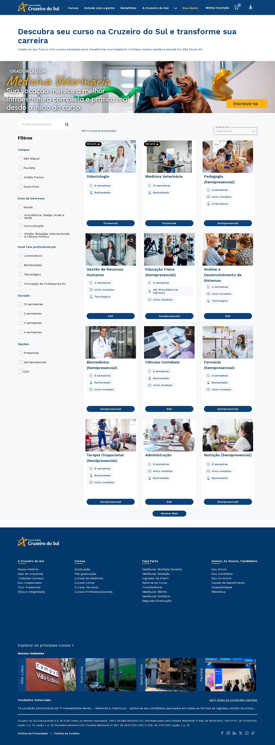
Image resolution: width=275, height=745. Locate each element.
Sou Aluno (190, 8)
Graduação (25, 20)
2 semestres (33, 313)
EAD (26, 371)
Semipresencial (35, 362)
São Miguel (32, 158)
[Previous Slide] (22, 674)
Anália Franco (34, 177)
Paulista (29, 167)
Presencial (31, 352)
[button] (197, 700)
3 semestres (33, 322)
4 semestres (33, 332)
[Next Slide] (253, 674)
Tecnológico (32, 274)
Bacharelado (33, 265)
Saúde (28, 207)
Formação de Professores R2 (44, 283)
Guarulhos (31, 186)
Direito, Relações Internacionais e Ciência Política (46, 235)
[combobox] (45, 124)
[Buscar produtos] (65, 124)
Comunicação (34, 225)
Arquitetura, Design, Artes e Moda (44, 216)
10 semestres (33, 304)
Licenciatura (33, 255)
